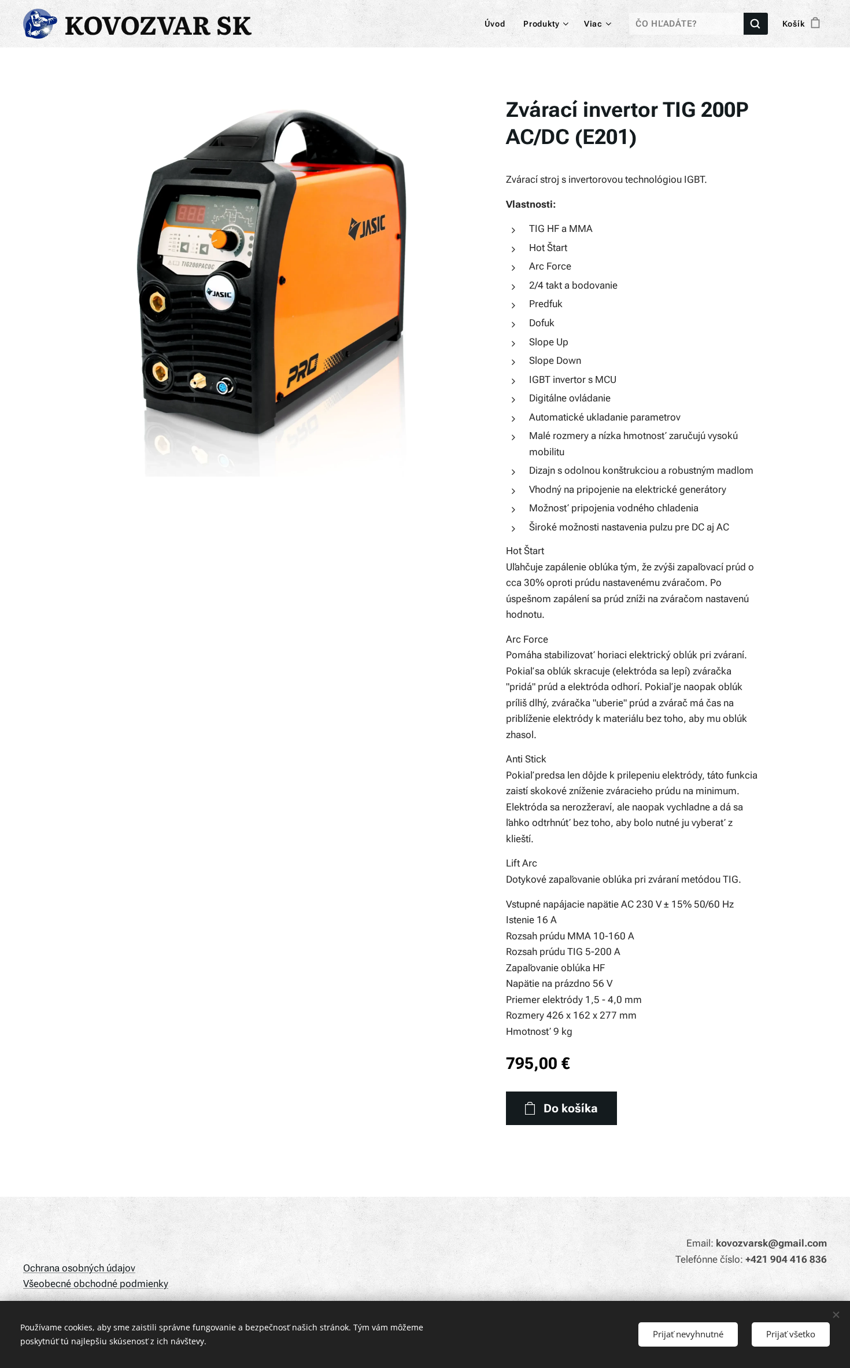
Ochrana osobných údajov (79, 1268)
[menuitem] (498, 23)
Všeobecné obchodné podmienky (95, 1283)
